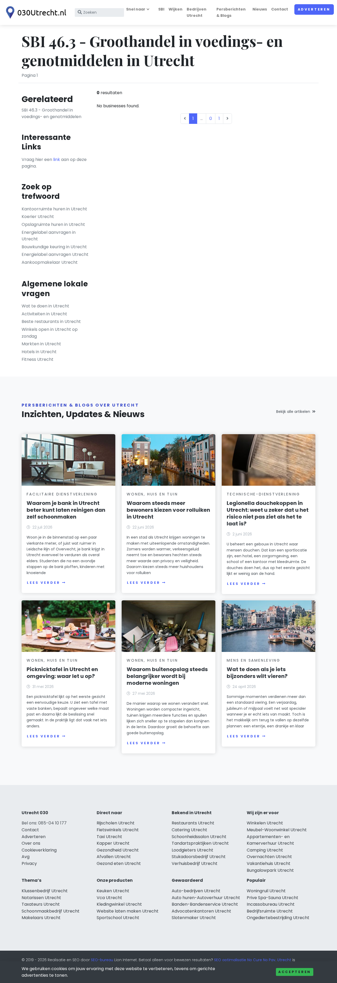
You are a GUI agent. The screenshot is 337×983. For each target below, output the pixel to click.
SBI (161, 9)
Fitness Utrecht (37, 359)
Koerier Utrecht (38, 217)
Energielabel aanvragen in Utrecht (49, 235)
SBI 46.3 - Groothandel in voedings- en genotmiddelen (51, 113)
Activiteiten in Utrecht (44, 314)
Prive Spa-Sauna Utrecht (272, 898)
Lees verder (43, 582)
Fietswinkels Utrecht (118, 830)
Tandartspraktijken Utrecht (200, 843)
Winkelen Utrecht (265, 823)
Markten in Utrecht (41, 344)
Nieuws (259, 9)
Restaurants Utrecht (193, 823)
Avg (25, 857)
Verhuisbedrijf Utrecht (194, 863)
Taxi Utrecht (109, 837)
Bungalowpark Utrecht (270, 870)
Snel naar (135, 9)
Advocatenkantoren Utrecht (201, 911)
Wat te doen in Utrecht (45, 306)
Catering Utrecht (189, 830)
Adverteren (314, 9)
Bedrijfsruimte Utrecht (270, 911)
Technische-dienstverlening (263, 494)
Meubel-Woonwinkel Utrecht (277, 830)
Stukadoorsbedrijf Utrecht (199, 857)
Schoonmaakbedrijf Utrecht (51, 911)
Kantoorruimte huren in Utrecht (54, 209)
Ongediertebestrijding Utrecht (278, 918)
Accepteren (294, 972)
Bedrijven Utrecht (196, 12)
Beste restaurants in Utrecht (51, 321)
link (56, 159)
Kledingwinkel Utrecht (119, 904)
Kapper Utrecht (113, 843)
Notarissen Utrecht (41, 898)
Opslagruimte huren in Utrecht (53, 224)
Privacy (29, 863)
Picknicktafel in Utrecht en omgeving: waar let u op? (62, 673)
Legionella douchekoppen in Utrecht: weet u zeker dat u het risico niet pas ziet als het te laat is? (268, 513)
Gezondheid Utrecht (118, 850)
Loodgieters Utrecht (192, 850)
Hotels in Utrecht (39, 352)
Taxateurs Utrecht (41, 904)
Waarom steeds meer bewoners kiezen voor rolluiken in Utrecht (168, 509)
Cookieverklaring (39, 850)
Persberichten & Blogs (231, 12)
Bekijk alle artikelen (293, 411)
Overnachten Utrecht (269, 857)
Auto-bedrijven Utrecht (196, 891)
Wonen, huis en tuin (152, 494)
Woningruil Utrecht (266, 891)
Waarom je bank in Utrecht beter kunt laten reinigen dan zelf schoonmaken (66, 509)
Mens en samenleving (253, 660)
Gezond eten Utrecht (119, 863)
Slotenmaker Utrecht (194, 918)
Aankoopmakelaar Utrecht (50, 262)
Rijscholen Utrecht (116, 823)
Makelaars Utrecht (41, 918)
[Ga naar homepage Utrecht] (34, 12)
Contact (279, 9)
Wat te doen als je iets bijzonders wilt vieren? (257, 673)
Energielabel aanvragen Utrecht (55, 254)
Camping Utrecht (265, 850)
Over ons (31, 843)
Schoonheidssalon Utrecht (199, 837)
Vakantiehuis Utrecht (268, 863)
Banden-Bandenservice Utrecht (205, 904)
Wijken (175, 9)
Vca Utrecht (109, 898)
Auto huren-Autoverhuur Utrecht (206, 898)
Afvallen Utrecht (114, 857)
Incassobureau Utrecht (271, 904)
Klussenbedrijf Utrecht (45, 891)
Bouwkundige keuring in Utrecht (54, 247)
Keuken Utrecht (113, 891)
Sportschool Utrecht (118, 918)
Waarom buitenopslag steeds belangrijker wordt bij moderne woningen (167, 676)
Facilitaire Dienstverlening (62, 494)
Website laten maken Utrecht (127, 911)
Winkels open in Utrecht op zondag (50, 332)
